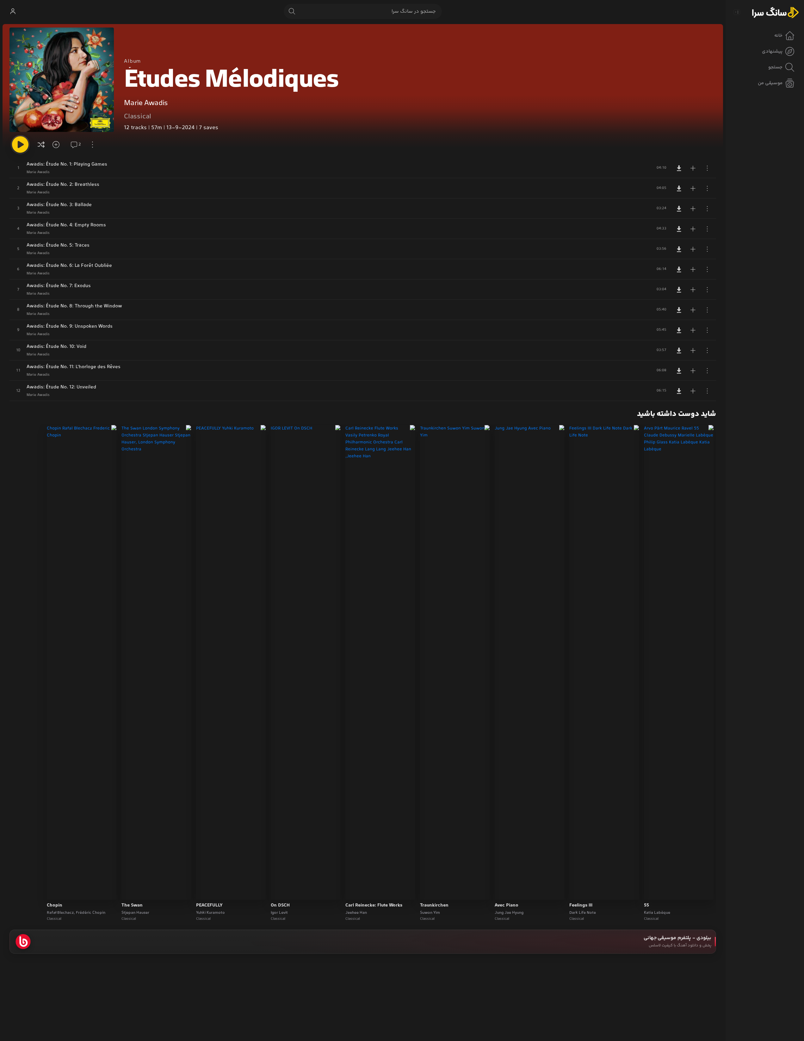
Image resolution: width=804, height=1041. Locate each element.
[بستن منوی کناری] (737, 12)
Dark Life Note (582, 913)
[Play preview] (655, 891)
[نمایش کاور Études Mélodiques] (61, 80)
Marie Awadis (146, 103)
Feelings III (580, 905)
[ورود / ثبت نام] (13, 11)
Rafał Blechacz (60, 913)
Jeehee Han (356, 913)
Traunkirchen (434, 905)
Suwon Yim (430, 913)
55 (646, 905)
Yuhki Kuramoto (210, 913)
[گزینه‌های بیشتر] (92, 145)
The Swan (132, 905)
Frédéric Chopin (90, 913)
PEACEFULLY (209, 905)
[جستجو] (292, 11)
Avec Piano (506, 905)
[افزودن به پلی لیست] (693, 168)
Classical (137, 116)
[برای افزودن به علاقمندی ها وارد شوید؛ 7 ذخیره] (58, 145)
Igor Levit (279, 913)
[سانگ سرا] (775, 12)
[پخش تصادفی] (41, 145)
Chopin (54, 905)
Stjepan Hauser (135, 913)
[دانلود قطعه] (679, 168)
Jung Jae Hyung (509, 913)
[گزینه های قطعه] (707, 168)
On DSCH (280, 905)
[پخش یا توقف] (20, 144)
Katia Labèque (657, 913)
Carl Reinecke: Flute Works (373, 905)
